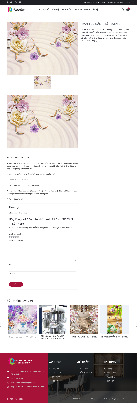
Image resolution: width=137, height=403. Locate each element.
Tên (11, 264)
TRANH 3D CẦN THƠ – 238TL (114, 337)
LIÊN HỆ (95, 10)
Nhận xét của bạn (17, 240)
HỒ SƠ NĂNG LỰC (87, 369)
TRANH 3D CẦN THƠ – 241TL (83, 337)
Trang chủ (56, 369)
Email (12, 274)
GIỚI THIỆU (55, 10)
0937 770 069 (92, 2)
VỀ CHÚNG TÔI (86, 373)
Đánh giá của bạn (16, 234)
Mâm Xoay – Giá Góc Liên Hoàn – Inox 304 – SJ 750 (53, 337)
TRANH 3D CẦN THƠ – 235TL (22, 337)
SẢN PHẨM (66, 10)
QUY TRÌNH (77, 10)
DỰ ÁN (87, 10)
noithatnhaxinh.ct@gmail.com (117, 2)
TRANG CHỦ (44, 10)
